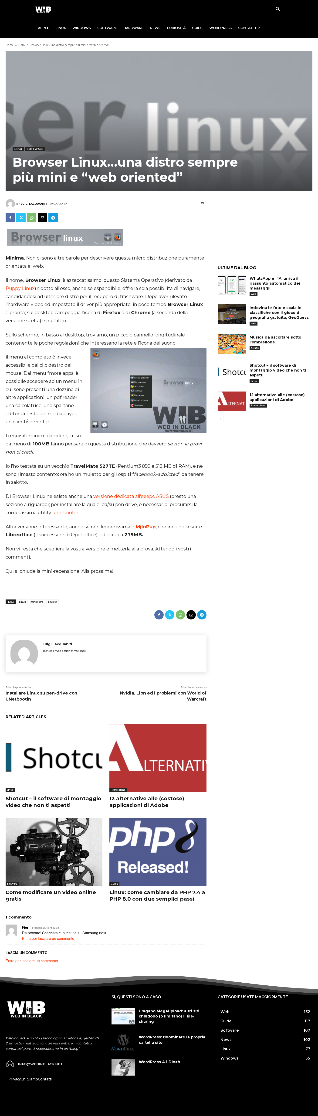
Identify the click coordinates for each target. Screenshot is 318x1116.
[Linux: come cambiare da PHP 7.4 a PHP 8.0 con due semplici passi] (157, 852)
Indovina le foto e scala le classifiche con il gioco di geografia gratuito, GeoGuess (279, 313)
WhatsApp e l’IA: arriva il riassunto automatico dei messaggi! (275, 283)
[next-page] (228, 419)
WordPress (220, 28)
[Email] (42, 217)
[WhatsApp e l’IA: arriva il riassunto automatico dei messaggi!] (232, 285)
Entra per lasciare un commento (48, 938)
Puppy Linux (20, 288)
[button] (277, 9)
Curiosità (176, 28)
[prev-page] (220, 419)
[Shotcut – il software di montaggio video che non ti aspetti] (54, 758)
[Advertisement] (265, 231)
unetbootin (65, 512)
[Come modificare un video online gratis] (54, 852)
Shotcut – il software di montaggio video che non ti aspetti (53, 801)
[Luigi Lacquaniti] (11, 203)
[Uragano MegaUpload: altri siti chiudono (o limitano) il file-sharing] (123, 1016)
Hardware (133, 28)
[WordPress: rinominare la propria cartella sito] (123, 1042)
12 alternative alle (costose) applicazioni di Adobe (146, 801)
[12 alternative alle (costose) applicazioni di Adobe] (157, 758)
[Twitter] (21, 217)
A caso (255, 347)
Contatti (247, 28)
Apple (43, 28)
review (52, 601)
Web (253, 294)
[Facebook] (10, 217)
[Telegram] (53, 217)
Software (107, 28)
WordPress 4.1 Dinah (159, 1062)
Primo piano (118, 789)
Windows (81, 28)
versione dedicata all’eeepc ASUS (131, 496)
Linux (61, 28)
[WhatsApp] (31, 217)
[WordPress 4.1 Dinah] (123, 1067)
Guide (197, 28)
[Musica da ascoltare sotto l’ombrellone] (232, 344)
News (155, 28)
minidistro (37, 601)
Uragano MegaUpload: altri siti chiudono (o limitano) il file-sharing (169, 1016)
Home (10, 45)
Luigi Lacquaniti (34, 203)
